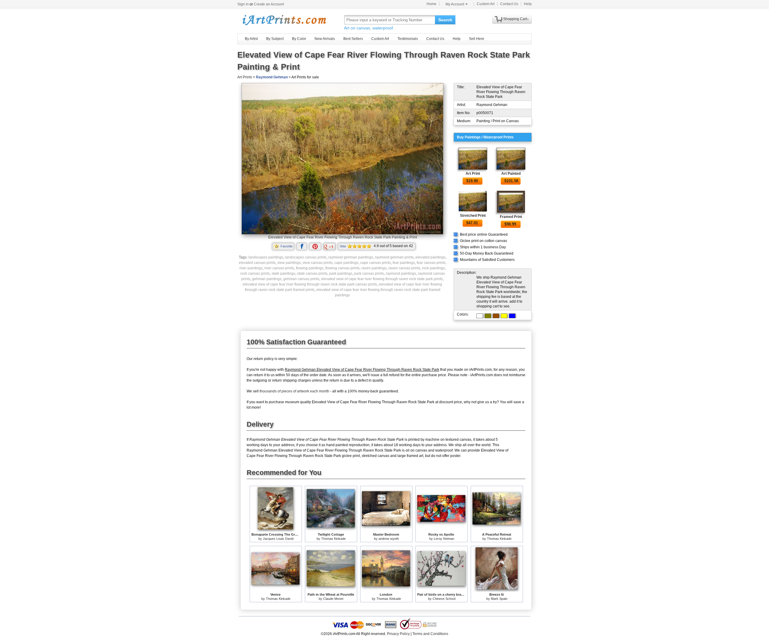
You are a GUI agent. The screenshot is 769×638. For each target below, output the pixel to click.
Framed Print (511, 217)
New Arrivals (325, 39)
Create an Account (269, 4)
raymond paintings (401, 273)
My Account (454, 4)
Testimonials (407, 39)
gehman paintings (266, 279)
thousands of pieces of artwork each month (294, 391)
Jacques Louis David (278, 538)
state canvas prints (312, 273)
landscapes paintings (265, 257)
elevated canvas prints (257, 263)
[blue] (512, 315)
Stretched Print (473, 215)
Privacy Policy (398, 634)
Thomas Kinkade (333, 538)
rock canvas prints (255, 273)
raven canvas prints (404, 268)
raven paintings (374, 268)
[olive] (488, 315)
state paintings (283, 273)
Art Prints (244, 77)
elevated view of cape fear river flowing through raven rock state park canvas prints (310, 284)
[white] (479, 315)
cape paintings (346, 263)
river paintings (251, 268)
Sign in (243, 4)
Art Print (473, 173)
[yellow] (504, 315)
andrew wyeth (388, 538)
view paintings (289, 263)
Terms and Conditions (430, 634)
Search (445, 19)
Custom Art (485, 4)
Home (431, 4)
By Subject (275, 39)
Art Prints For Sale (284, 19)
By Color (299, 39)
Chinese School (444, 598)
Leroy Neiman (444, 538)
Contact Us (509, 4)
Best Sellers (353, 39)
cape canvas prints (375, 263)
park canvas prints (369, 273)
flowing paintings (310, 268)
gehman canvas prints (301, 279)
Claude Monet (333, 598)
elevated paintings (430, 257)
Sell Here (476, 39)
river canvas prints (279, 268)
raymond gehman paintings (350, 257)
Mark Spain (499, 598)
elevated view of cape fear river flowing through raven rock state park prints (382, 279)
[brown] (496, 315)
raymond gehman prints (394, 257)
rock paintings (433, 268)
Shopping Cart (515, 19)
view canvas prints (317, 263)
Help (528, 4)
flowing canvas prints (342, 268)
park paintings (340, 273)
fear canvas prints (431, 263)
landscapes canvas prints (306, 257)
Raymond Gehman (272, 77)
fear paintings (404, 263)
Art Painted (511, 173)
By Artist (251, 39)
